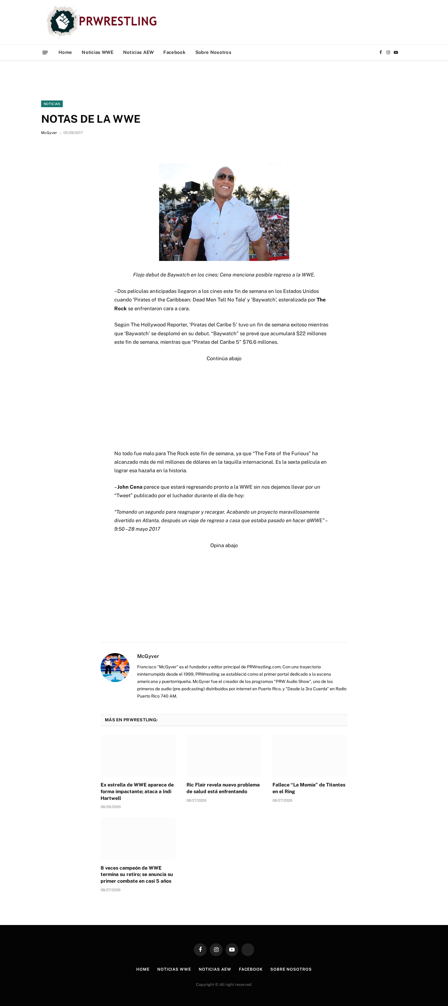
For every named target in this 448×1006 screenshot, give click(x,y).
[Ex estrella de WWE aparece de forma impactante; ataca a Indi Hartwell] (138, 756)
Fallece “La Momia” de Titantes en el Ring (308, 788)
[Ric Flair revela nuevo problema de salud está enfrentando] (224, 756)
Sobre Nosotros (213, 52)
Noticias (52, 104)
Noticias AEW (138, 52)
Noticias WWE (97, 52)
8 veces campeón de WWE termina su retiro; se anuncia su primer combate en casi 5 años (137, 874)
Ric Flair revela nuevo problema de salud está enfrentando (223, 788)
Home (65, 52)
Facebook (174, 52)
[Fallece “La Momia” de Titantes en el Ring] (309, 756)
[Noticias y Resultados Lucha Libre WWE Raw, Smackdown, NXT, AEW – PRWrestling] (103, 22)
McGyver (49, 133)
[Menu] (45, 52)
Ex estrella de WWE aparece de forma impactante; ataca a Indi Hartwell (137, 791)
